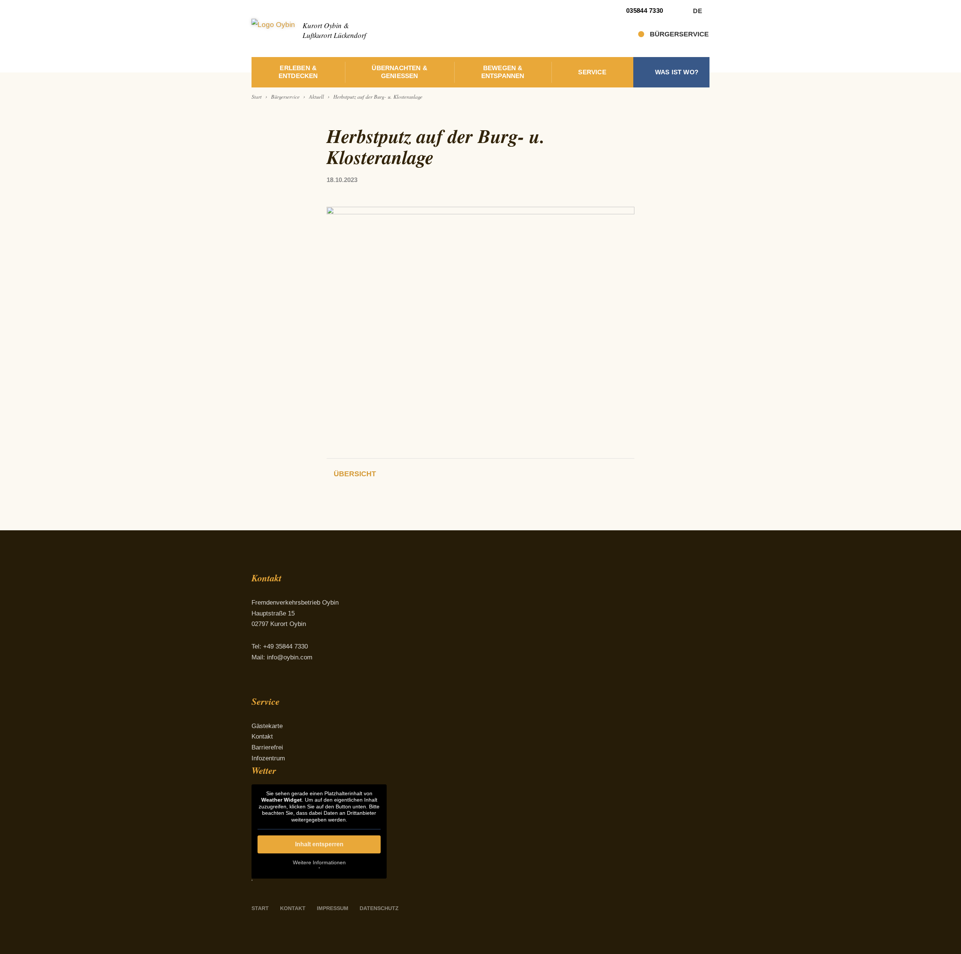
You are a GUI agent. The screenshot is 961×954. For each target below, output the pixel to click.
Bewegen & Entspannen (502, 72)
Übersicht (355, 473)
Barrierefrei (267, 747)
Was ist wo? (676, 72)
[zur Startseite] (273, 28)
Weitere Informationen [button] (319, 862)
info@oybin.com (289, 657)
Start (260, 908)
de (697, 11)
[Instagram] (277, 685)
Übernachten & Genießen (399, 72)
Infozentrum (268, 758)
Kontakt (262, 736)
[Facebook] (257, 685)
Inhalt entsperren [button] (319, 844)
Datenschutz (379, 908)
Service (592, 72)
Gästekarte (267, 726)
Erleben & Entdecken (298, 72)
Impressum (332, 908)
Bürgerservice (679, 34)
